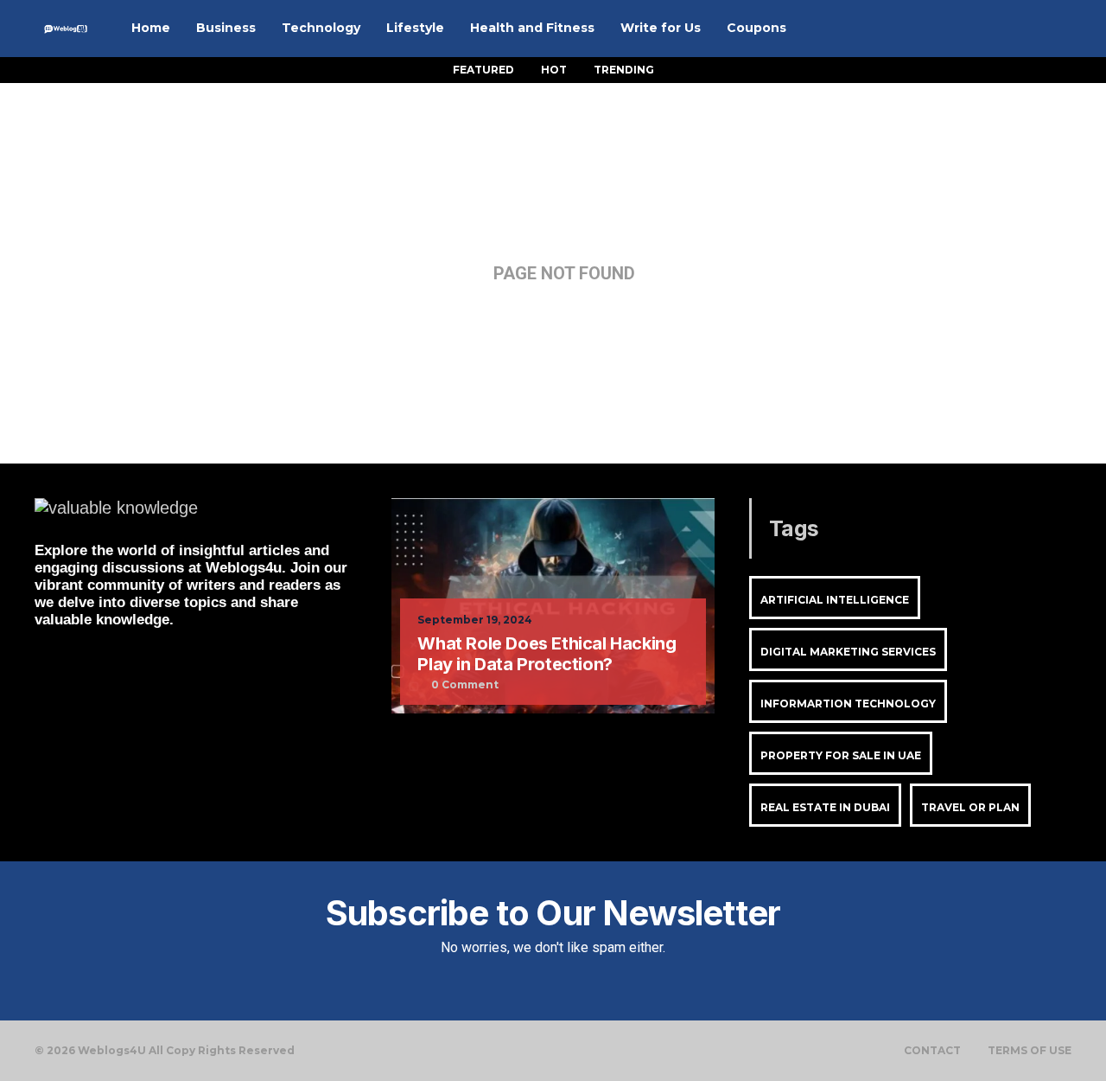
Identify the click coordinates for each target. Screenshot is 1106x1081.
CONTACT (932, 1050)
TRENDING (624, 69)
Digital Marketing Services (848, 651)
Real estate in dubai (825, 807)
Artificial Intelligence (834, 599)
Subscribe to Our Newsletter (553, 913)
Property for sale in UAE (840, 755)
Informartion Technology (848, 703)
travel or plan (970, 807)
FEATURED (483, 69)
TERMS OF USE (1029, 1050)
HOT (554, 69)
